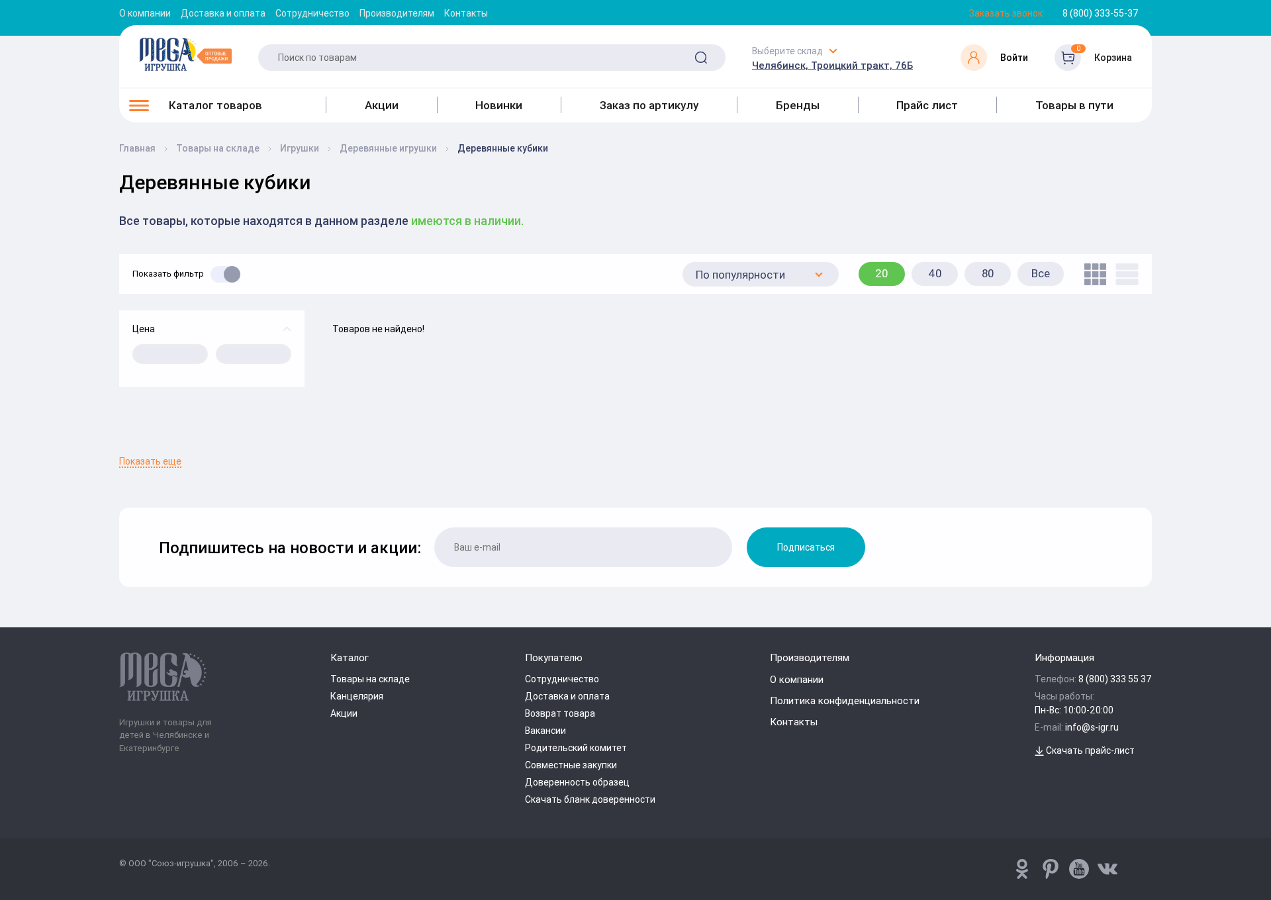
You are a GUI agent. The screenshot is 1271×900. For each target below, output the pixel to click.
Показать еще (150, 461)
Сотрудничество (312, 13)
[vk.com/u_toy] (1107, 869)
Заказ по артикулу (649, 105)
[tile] (1092, 274)
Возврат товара (560, 713)
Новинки (498, 105)
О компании (145, 13)
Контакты (466, 13)
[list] (1124, 274)
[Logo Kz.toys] (185, 54)
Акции (382, 105)
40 (935, 273)
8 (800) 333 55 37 (1115, 679)
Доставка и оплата (223, 13)
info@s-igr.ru (1092, 727)
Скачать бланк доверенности (590, 799)
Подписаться (806, 547)
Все (1040, 273)
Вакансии (545, 730)
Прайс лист (927, 105)
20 (881, 273)
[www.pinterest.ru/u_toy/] (1022, 869)
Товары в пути (1074, 105)
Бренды (798, 105)
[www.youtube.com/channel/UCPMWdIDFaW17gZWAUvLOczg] (1079, 869)
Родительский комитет (576, 747)
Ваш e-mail (122, 448)
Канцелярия (356, 696)
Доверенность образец (577, 782)
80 (988, 273)
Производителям (396, 13)
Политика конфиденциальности (844, 700)
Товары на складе (370, 679)
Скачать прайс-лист (1089, 750)
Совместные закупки (571, 765)
